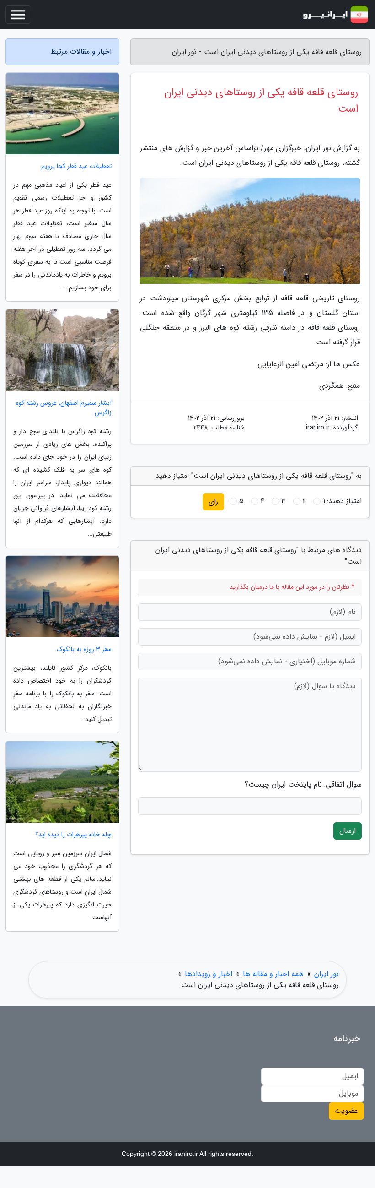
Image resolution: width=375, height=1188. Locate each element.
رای (213, 501)
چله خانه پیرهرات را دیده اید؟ (73, 835)
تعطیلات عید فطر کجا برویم (76, 166)
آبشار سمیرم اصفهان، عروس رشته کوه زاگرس (64, 408)
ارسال (347, 830)
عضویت (346, 1111)
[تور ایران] (336, 15)
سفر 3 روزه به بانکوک (84, 649)
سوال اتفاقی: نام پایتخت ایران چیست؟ (303, 784)
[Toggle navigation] (18, 14)
